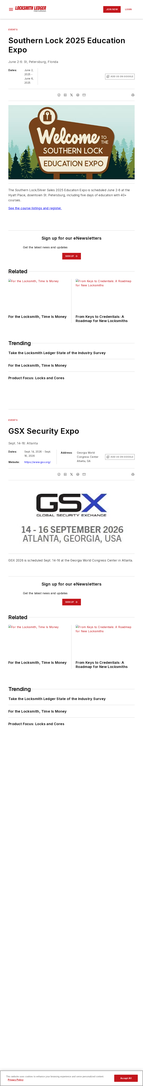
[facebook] (59, 95)
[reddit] (78, 95)
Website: (14, 462)
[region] (71, 1078)
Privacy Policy (15, 1080)
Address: (66, 452)
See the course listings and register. (35, 208)
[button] (11, 9)
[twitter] (71, 95)
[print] (133, 95)
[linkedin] (65, 95)
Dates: (12, 70)
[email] (84, 95)
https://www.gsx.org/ (37, 462)
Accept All (125, 1078)
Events (13, 29)
